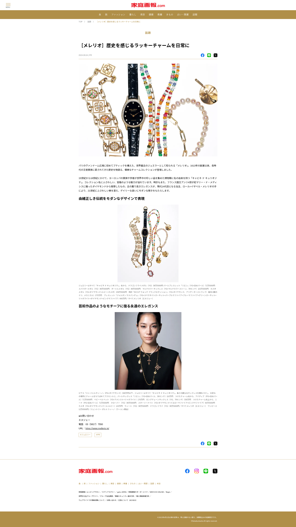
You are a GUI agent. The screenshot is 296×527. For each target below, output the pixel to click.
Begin (168, 492)
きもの (169, 14)
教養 (159, 14)
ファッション (118, 14)
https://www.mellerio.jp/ (97, 428)
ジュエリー (86, 435)
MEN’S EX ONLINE (157, 492)
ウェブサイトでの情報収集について (92, 500)
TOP (80, 22)
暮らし (132, 14)
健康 (151, 14)
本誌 (158, 484)
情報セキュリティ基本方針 (124, 496)
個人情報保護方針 (142, 496)
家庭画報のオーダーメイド (138, 492)
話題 (195, 14)
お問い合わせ (111, 500)
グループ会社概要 (106, 496)
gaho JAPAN (121, 492)
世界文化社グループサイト (88, 496)
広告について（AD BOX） (127, 500)
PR (98, 435)
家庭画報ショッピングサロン (89, 492)
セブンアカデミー (108, 492)
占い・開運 (183, 14)
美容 (142, 14)
